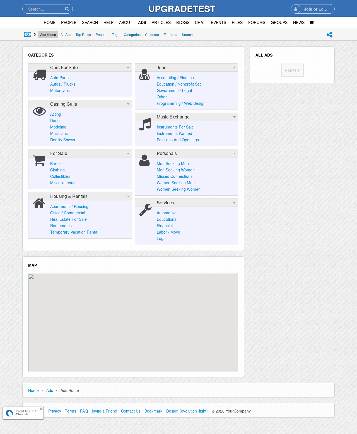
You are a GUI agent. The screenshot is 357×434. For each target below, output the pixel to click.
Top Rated (83, 34)
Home (33, 390)
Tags (115, 34)
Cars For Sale (64, 67)
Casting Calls (63, 104)
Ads (49, 390)
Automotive (167, 212)
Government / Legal (174, 90)
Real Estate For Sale (68, 219)
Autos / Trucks (62, 84)
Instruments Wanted (174, 133)
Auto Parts (59, 77)
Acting (55, 114)
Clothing (57, 170)
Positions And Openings (178, 139)
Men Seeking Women (176, 170)
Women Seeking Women (179, 189)
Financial (165, 225)
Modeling (58, 127)
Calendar (152, 34)
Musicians (59, 133)
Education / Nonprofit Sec (179, 84)
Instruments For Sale (175, 127)
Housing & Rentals (69, 196)
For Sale (58, 153)
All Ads (66, 34)
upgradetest (182, 8)
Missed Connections (174, 176)
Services (165, 202)
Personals (167, 153)
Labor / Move (168, 232)
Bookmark (153, 411)
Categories (132, 34)
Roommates (61, 225)
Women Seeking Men (176, 182)
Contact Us (131, 411)
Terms (70, 411)
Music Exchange (173, 116)
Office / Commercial (67, 212)
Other (162, 97)
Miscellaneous (62, 182)
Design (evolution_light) (187, 411)
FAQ (84, 411)
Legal (162, 238)
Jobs (161, 67)
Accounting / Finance (175, 77)
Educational (167, 219)
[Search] (67, 8)
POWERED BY (26, 412)
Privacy (54, 411)
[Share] (329, 34)
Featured (170, 34)
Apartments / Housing (69, 206)
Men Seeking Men (173, 163)
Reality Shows (62, 139)
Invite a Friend (104, 411)
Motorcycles (60, 90)
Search (187, 34)
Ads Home (48, 34)
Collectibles (60, 176)
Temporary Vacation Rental (74, 232)
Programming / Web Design (181, 103)
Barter (55, 163)
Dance (56, 120)
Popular (102, 34)
